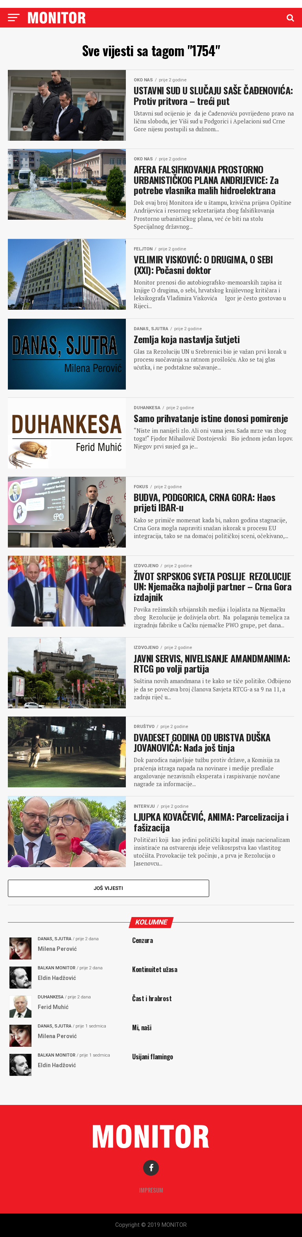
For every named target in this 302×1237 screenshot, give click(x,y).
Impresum (151, 1190)
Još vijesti (108, 888)
